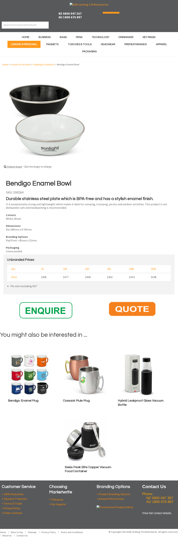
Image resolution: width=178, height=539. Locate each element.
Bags (63, 37)
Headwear (108, 44)
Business (45, 37)
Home (25, 37)
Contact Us (22, 535)
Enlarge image (14, 166)
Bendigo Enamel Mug (23, 400)
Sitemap (32, 532)
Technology (100, 37)
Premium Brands (135, 44)
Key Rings (149, 37)
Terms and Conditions (72, 532)
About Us (7, 535)
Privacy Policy (48, 532)
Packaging (89, 51)
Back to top (17, 532)
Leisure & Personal (24, 44)
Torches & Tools (80, 44)
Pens (79, 37)
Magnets (52, 44)
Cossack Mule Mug (76, 400)
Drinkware (126, 37)
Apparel (161, 44)
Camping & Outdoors (44, 64)
